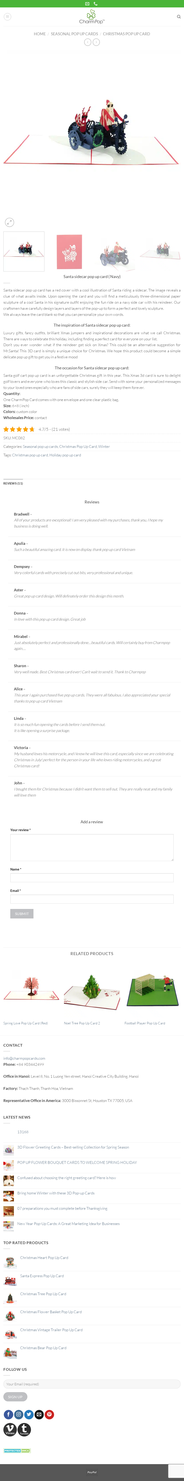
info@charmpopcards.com (24, 1058)
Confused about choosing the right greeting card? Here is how (66, 1178)
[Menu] (7, 17)
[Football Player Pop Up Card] (153, 989)
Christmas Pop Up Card (126, 33)
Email (15, 891)
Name (15, 869)
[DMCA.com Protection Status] (17, 1450)
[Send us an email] (39, 1414)
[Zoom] (9, 222)
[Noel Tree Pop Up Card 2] (92, 989)
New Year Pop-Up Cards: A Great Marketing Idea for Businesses (68, 1223)
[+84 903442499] (96, 3)
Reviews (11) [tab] (13, 483)
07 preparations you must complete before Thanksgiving (62, 1208)
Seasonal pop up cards (74, 33)
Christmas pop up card (30, 455)
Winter (104, 446)
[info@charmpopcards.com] (87, 3)
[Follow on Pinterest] (49, 1414)
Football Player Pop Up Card (145, 1023)
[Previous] (13, 139)
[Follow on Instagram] (19, 1414)
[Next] (171, 139)
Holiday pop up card (65, 455)
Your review (20, 830)
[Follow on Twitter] (29, 1414)
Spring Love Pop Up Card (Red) (25, 1023)
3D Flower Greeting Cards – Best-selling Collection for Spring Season (73, 1147)
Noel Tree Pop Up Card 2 (82, 1023)
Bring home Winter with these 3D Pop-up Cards (55, 1193)
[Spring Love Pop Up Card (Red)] (31, 989)
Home (40, 33)
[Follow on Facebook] (8, 1414)
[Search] (179, 16)
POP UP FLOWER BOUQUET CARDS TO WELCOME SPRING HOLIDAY (77, 1162)
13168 (22, 1132)
